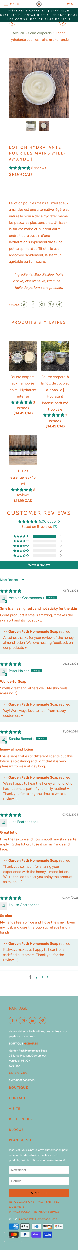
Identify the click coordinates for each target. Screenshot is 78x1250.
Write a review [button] (39, 565)
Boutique (18, 1087)
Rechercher (21, 1119)
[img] (10, 591)
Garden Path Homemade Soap (38, 1219)
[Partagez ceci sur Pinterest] (41, 304)
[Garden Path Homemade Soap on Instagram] (23, 1020)
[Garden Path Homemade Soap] (39, 4)
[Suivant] (63, 22)
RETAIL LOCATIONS (21, 1201)
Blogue (16, 1130)
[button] (20, 168)
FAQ (40, 1201)
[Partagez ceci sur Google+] (50, 304)
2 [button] (37, 977)
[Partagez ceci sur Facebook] (32, 304)
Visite (14, 1109)
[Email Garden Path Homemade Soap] (43, 1020)
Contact (17, 1098)
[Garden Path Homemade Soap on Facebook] (13, 1020)
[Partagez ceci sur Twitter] (23, 304)
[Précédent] (13, 22)
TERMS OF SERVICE (46, 1211)
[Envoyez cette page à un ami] (58, 304)
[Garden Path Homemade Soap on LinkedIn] (33, 1020)
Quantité (15, 183)
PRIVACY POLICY (20, 1211)
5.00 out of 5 (49, 521)
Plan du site (21, 1140)
